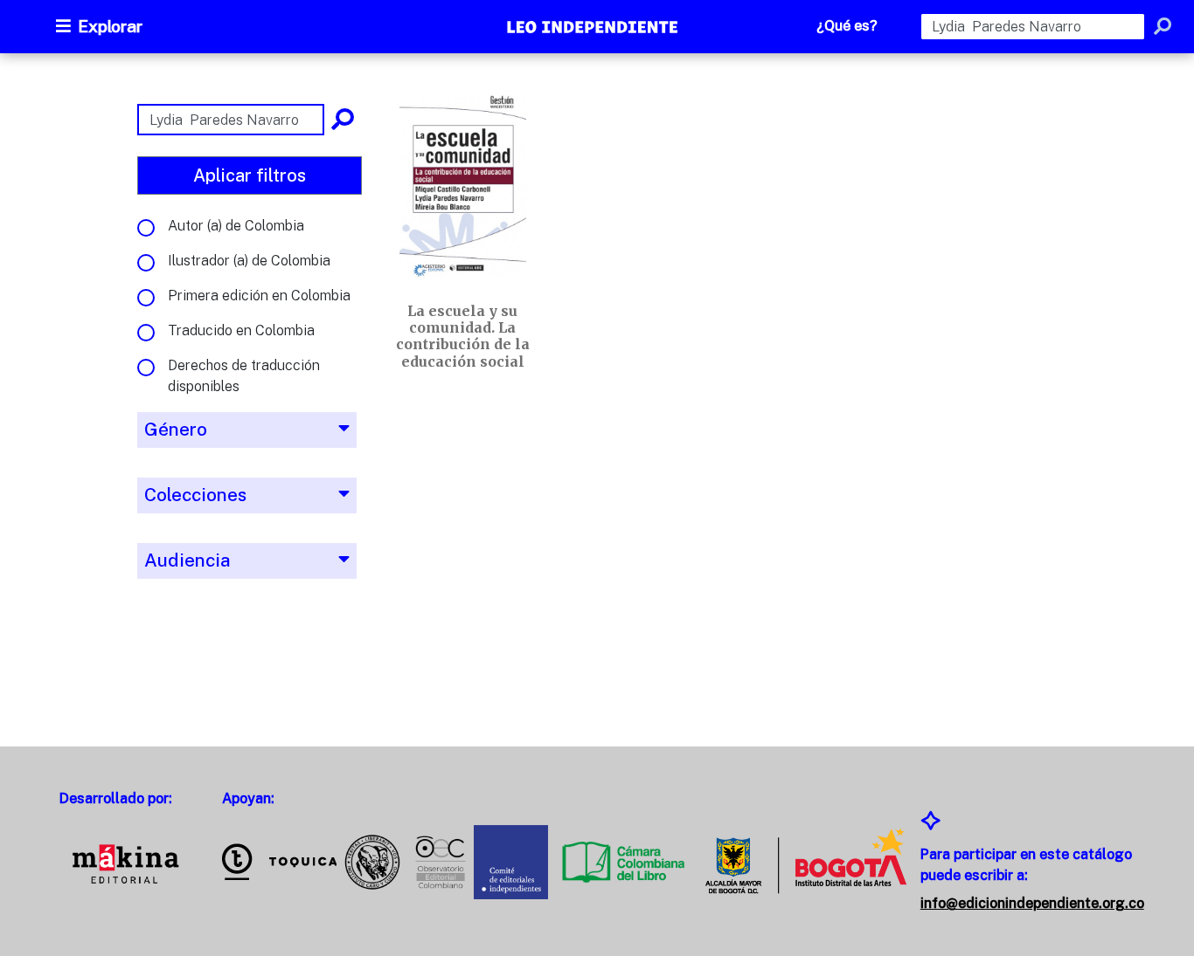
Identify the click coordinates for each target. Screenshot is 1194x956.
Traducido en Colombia (241, 330)
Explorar (110, 26)
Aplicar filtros (249, 175)
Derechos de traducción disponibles (244, 376)
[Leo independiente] (593, 29)
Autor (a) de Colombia (236, 225)
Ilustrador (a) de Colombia (249, 260)
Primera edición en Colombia (259, 295)
